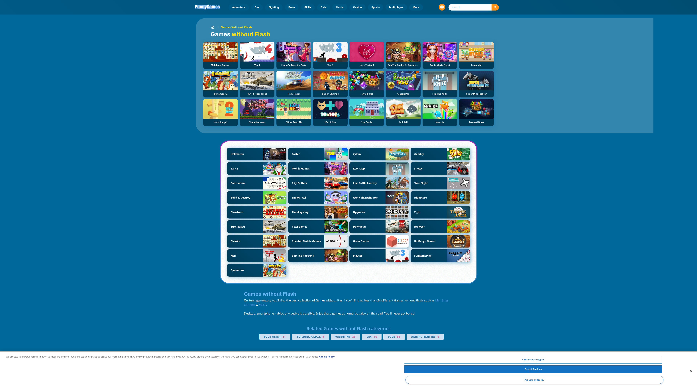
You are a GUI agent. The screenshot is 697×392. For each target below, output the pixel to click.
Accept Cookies (533, 369)
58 (398, 336)
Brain (291, 7)
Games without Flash (236, 27)
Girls (324, 7)
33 (354, 336)
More (416, 7)
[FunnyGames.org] (213, 27)
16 (375, 336)
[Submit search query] (495, 7)
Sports (375, 7)
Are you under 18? (534, 379)
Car (257, 7)
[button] (442, 7)
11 (284, 336)
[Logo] (207, 7)
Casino (357, 7)
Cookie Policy (327, 356)
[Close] (691, 371)
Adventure (238, 7)
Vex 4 (262, 305)
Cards (340, 7)
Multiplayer (396, 7)
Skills (307, 7)
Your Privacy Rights (533, 359)
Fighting (274, 7)
